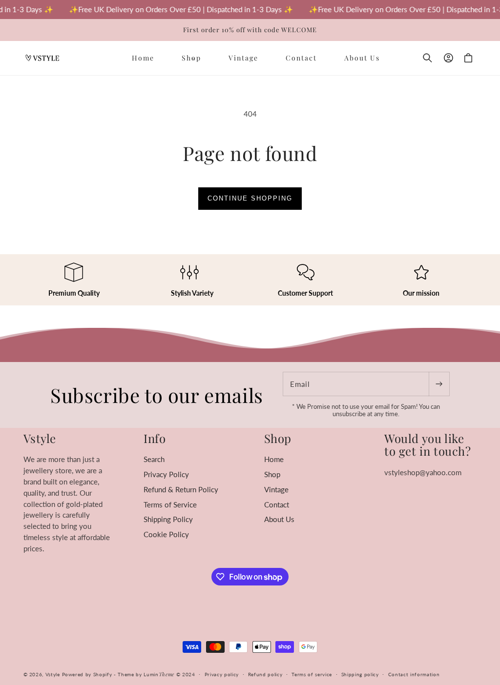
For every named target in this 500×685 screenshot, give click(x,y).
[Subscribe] (439, 384)
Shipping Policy (168, 519)
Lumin (159, 674)
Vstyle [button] (40, 438)
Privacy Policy (166, 474)
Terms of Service (170, 504)
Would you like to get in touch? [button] (427, 445)
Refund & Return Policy (181, 489)
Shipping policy (360, 674)
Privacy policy (222, 674)
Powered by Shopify (87, 674)
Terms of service (312, 674)
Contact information (414, 674)
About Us (279, 519)
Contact (276, 504)
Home (274, 459)
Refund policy (265, 674)
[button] (191, 58)
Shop (272, 474)
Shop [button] (278, 438)
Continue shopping (250, 198)
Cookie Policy (166, 534)
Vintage (276, 489)
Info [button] (155, 438)
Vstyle (52, 674)
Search (154, 459)
